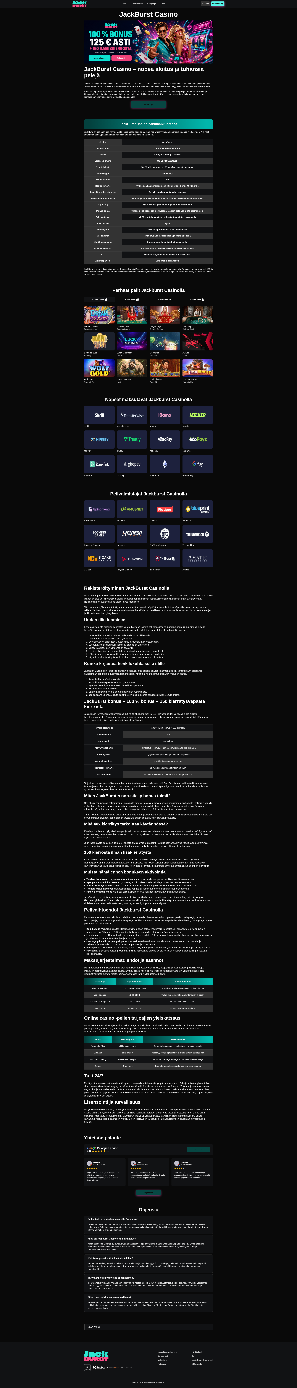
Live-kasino (130, 299)
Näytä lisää (148, 1193)
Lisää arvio (198, 1150)
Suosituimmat (98, 299)
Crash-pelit (163, 299)
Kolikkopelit (195, 299)
